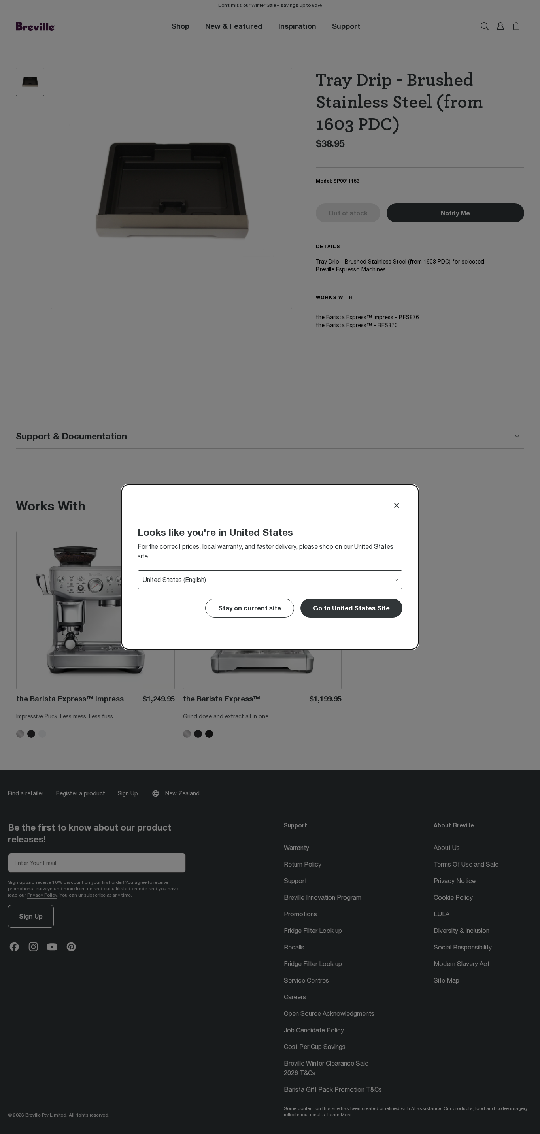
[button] (351, 608)
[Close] (396, 505)
